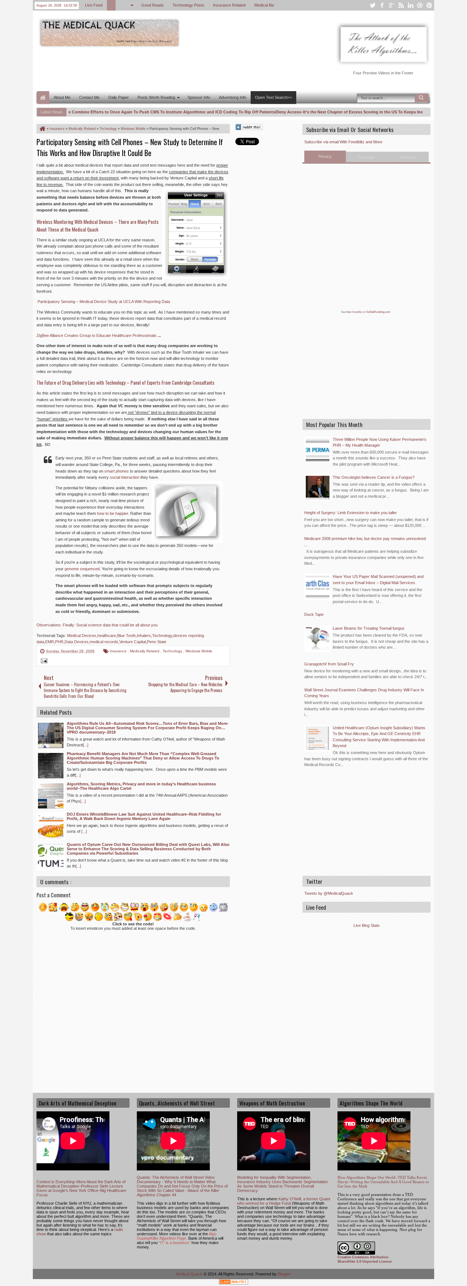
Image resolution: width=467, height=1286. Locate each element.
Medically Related (145, 651)
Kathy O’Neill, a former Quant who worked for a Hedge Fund (283, 1201)
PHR (59, 642)
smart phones (116, 471)
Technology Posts (188, 5)
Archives (408, 157)
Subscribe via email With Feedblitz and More (343, 142)
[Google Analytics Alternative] (233, 1283)
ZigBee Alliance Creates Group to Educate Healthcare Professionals (98, 335)
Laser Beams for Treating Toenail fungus (369, 628)
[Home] (42, 128)
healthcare (106, 635)
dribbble (420, 5)
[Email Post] (43, 662)
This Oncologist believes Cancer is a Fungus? (373, 477)
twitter (372, 5)
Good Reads (152, 5)
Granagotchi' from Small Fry (329, 664)
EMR (49, 642)
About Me (62, 97)
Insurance (119, 651)
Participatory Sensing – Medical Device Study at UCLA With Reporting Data (104, 301)
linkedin (410, 5)
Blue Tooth (126, 635)
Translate (366, 157)
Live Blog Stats (367, 925)
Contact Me (89, 97)
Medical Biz (264, 5)
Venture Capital (132, 642)
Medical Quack (190, 1274)
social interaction (124, 477)
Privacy (325, 156)
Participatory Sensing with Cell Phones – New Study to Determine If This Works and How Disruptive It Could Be (129, 147)
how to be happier (112, 513)
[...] (85, 745)
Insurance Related (229, 5)
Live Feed (94, 5)
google (391, 5)
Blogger (284, 1274)
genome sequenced (82, 569)
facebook (382, 5)
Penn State (156, 642)
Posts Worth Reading (156, 97)
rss (401, 5)
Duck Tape (314, 614)
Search (422, 97)
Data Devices (77, 642)
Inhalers (144, 635)
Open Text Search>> (273, 97)
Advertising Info (232, 97)
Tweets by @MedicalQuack (328, 893)
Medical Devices (81, 635)
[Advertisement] (169, 68)
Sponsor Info (199, 97)
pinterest (429, 5)
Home (42, 97)
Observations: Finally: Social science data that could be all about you (97, 625)
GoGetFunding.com (378, 312)
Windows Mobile (198, 651)
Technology (162, 635)
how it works (354, 312)
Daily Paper (118, 97)
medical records (104, 642)
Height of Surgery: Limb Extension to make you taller (350, 512)
